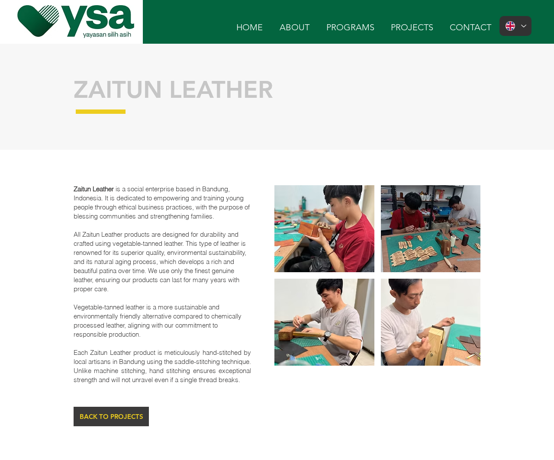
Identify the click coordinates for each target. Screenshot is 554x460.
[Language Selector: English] (515, 26)
